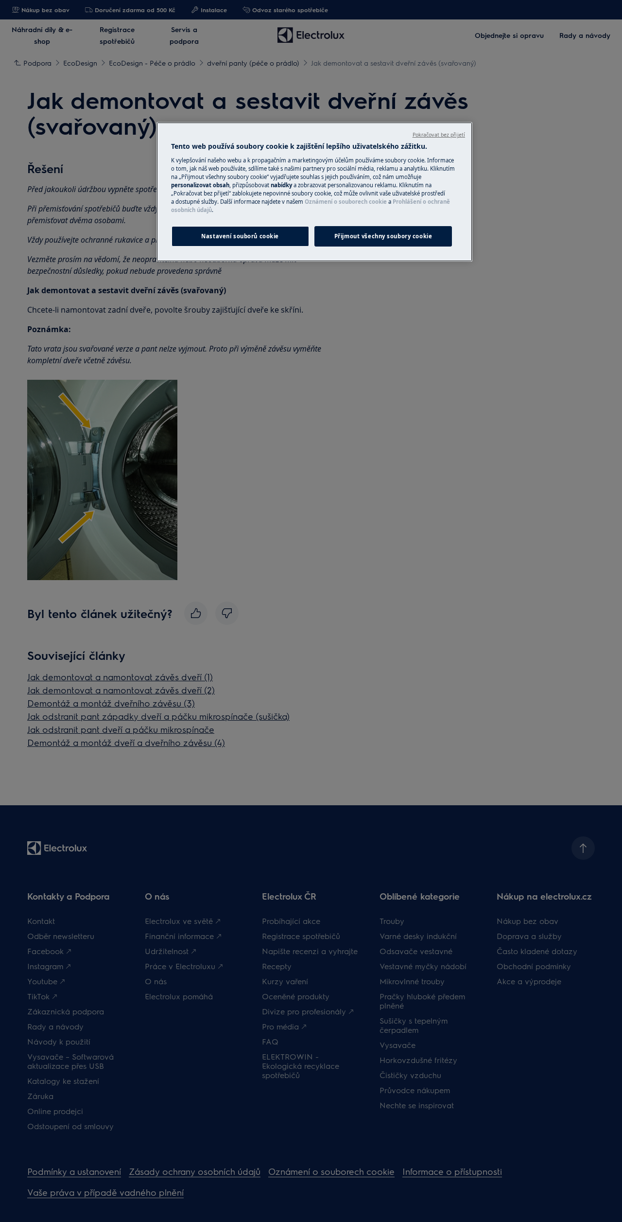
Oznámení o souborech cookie (346, 201)
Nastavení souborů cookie (240, 236)
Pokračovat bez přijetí (439, 134)
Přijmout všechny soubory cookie (383, 236)
